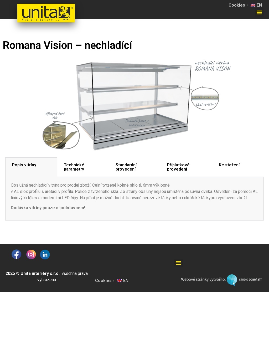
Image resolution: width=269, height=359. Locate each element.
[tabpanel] (134, 198)
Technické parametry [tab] (74, 167)
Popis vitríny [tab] (24, 164)
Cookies (237, 5)
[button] (259, 12)
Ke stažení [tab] (229, 164)
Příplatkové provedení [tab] (178, 167)
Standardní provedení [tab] (126, 167)
